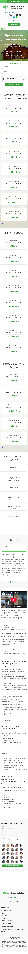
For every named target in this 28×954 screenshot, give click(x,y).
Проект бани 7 (14, 330)
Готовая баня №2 (13, 390)
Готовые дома (13, 467)
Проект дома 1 (14, 106)
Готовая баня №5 (13, 435)
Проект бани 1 (13, 240)
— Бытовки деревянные (7, 915)
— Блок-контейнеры (6, 920)
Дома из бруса (5, 907)
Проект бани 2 (14, 255)
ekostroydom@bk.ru (12, 12)
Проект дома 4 (14, 151)
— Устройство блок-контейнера (9, 928)
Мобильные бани (13, 526)
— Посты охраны (5, 918)
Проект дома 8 (14, 211)
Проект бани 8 (14, 345)
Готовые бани (13, 487)
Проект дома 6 (14, 181)
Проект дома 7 (14, 196)
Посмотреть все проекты (10, 223)
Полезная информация (7, 926)
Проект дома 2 (14, 121)
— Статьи (3, 934)
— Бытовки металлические (8, 917)
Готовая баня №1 (13, 374)
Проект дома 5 (14, 166)
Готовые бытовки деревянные (14, 498)
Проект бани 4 (14, 285)
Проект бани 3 (14, 270)
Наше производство (14, 516)
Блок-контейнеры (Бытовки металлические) (14, 478)
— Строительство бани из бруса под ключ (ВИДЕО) (12, 930)
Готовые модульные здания (13, 507)
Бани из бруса (5, 909)
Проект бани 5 (14, 300)
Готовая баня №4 (13, 420)
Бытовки (3, 913)
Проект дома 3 (14, 136)
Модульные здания (6, 923)
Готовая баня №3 (13, 405)
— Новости (4, 932)
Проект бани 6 (14, 315)
